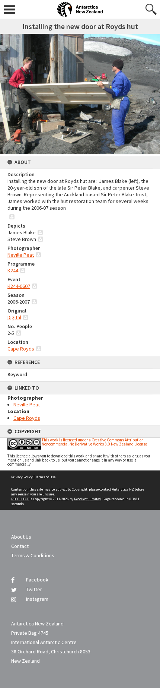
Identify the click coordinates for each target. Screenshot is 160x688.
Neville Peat (20, 254)
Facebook (37, 579)
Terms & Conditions (32, 555)
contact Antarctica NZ (116, 489)
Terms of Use (45, 477)
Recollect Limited (87, 499)
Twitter (34, 589)
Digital (14, 317)
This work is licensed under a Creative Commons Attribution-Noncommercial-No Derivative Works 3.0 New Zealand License (94, 442)
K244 (12, 270)
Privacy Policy (22, 477)
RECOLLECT (20, 499)
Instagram (37, 599)
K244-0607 (18, 286)
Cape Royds (20, 348)
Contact (20, 546)
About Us (21, 536)
